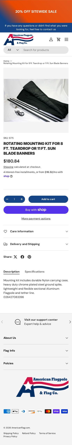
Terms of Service (47, 433)
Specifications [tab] (35, 271)
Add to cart (48, 199)
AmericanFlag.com (21, 427)
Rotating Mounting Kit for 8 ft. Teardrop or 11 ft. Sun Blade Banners (35, 63)
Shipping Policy (11, 433)
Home (6, 61)
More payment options (36, 218)
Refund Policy (29, 433)
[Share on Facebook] (22, 256)
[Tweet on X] (15, 256)
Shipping (8, 166)
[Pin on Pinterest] (29, 256)
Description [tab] (11, 271)
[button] (59, 39)
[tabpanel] (36, 288)
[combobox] (36, 50)
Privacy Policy (10, 436)
